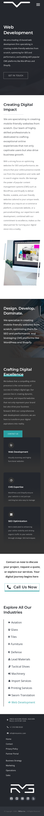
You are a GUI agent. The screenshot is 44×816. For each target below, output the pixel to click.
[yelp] (33, 798)
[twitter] (17, 798)
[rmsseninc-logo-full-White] (22, 785)
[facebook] (11, 798)
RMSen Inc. (22, 811)
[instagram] (22, 798)
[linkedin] (28, 798)
